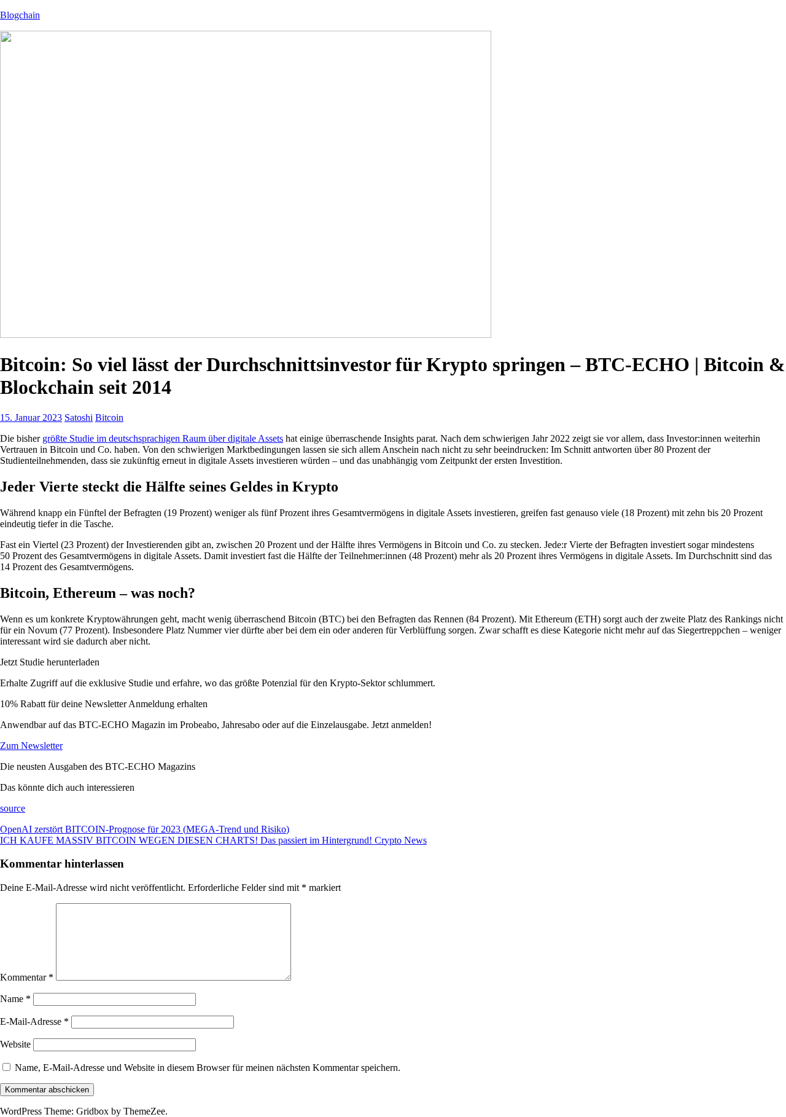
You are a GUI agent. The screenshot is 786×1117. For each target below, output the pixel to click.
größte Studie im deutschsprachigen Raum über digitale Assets (162, 438)
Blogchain (20, 15)
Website (15, 1044)
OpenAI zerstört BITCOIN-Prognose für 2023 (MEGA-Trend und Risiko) (144, 829)
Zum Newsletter (31, 745)
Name (15, 999)
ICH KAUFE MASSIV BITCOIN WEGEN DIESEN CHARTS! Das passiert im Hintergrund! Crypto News (213, 840)
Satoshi (78, 417)
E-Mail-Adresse (34, 1021)
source (12, 808)
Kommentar (26, 977)
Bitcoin (109, 417)
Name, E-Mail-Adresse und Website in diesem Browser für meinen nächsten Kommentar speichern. (207, 1067)
